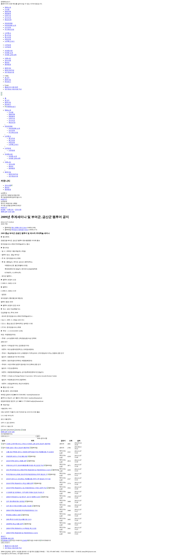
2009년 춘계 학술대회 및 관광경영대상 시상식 (22, 533)
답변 (5, 211)
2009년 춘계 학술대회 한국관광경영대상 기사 (22, 510)
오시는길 (8, 17)
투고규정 (8, 37)
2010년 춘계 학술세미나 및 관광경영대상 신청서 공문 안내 (26, 488)
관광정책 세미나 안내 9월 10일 (16, 456)
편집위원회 (9, 23)
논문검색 (8, 45)
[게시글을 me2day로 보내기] (17, 430)
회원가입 (8, 68)
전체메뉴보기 (11, 106)
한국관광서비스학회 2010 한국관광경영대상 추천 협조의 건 (26, 474)
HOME (3, 209)
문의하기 (8, 82)
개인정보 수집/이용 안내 (13, 89)
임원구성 (8, 15)
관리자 (61, 444)
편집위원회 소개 (10, 25)
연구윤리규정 (9, 29)
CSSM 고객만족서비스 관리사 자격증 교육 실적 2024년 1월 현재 (28, 444)
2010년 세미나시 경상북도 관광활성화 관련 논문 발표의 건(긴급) (28, 479)
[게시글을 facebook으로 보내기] (10, 430)
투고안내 (8, 35)
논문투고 (8, 33)
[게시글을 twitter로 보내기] (3, 430)
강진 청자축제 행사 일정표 (15, 501)
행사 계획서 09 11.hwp (19, 227)
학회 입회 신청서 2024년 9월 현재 (17, 448)
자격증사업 (9, 50)
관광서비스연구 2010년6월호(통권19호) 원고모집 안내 (25, 465)
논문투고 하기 (9, 41)
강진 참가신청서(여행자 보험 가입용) (19, 506)
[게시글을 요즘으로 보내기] (23, 430)
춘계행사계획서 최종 (13, 515)
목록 (2, 211)
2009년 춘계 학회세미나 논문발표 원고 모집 (21, 528)
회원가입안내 (9, 70)
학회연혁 (8, 11)
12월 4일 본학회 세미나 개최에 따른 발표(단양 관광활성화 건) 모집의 (30, 452)
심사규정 (8, 27)
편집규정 (8, 39)
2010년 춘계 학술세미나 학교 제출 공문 (19, 483)
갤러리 (7, 62)
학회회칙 (8, 13)
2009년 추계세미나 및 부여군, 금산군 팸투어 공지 (23, 497)
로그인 (7, 77)
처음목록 (4, 538)
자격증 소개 (9, 53)
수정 (9, 211)
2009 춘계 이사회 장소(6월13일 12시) (18, 519)
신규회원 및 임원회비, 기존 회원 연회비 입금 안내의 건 (25, 492)
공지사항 (8, 60)
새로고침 (10, 538)
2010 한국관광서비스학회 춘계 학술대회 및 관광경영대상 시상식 (28, 470)
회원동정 (8, 64)
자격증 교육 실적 (10, 55)
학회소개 (8, 7)
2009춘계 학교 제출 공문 (14, 524)
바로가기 (4, 199)
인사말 (7, 9)
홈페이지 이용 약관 (11, 87)
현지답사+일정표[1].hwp (19, 229)
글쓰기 (3, 536)
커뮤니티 (8, 58)
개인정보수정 (9, 72)
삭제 (12, 211)
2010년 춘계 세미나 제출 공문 (16, 461)
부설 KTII (8, 20)
